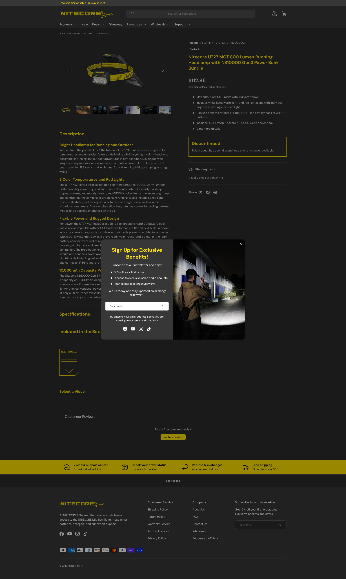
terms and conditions (146, 320)
